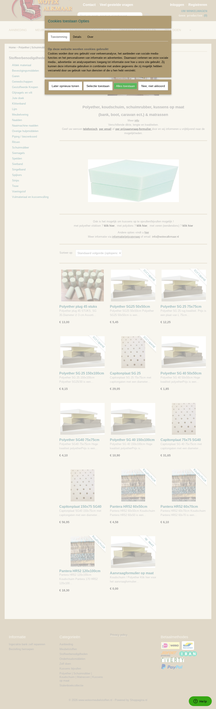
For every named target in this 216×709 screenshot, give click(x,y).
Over (90, 36)
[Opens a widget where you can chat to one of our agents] (200, 701)
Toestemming (59, 36)
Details (77, 36)
